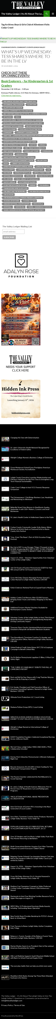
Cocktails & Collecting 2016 (30, 129)
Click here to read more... (11, 95)
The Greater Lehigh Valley (39, 191)
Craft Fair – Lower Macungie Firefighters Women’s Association (28, 135)
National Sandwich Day (13, 176)
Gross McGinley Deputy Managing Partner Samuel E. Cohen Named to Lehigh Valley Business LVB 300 (30, 579)
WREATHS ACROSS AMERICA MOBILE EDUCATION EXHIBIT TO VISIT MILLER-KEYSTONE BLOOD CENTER (31, 718)
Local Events (9, 170)
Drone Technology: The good (15, 145)
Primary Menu (53, 14)
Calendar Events (8, 47)
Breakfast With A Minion (13, 126)
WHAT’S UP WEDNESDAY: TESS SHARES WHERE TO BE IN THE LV (26, 56)
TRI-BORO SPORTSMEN (11, 201)
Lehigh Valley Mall (43, 166)
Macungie (7, 173)
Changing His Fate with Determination (24, 438)
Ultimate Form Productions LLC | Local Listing (27, 697)
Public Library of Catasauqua (27, 179)
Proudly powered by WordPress (12, 1016)
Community (22, 47)
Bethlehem (8, 117)
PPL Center (8, 179)
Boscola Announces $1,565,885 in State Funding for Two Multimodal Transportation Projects (31, 768)
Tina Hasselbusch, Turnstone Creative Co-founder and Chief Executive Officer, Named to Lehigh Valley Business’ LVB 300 (31, 639)
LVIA (48, 170)
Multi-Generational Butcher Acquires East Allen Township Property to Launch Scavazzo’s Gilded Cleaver (31, 847)
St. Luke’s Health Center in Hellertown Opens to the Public (32, 517)
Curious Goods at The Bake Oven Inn (17, 139)
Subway (33, 185)
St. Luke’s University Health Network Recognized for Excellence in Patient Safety (29, 449)
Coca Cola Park (10, 129)
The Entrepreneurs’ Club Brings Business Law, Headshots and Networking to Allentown (31, 498)
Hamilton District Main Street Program (19, 157)
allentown (31, 104)
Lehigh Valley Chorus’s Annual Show (18, 166)
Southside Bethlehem (27, 182)
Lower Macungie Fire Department (30, 170)
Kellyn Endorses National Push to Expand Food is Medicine (32, 588)
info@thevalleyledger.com (11, 1000)
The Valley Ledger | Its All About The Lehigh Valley (22, 13)
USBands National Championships (17, 204)
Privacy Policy (7, 1005)
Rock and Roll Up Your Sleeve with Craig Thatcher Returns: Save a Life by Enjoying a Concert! (32, 678)
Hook (6, 163)
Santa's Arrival (9, 182)
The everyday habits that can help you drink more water (31, 966)
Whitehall (8, 207)
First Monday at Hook (12, 151)
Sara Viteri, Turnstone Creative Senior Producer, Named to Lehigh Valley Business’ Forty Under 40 (32, 818)
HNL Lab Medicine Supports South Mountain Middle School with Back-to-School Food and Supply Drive (32, 957)
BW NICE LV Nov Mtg (33, 126)
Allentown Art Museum (13, 107)
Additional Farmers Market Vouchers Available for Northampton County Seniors (29, 609)
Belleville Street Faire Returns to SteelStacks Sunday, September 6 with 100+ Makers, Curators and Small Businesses (30, 509)
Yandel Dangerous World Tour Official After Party (24, 210)
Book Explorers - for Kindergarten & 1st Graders (23, 120)
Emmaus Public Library (12, 148)
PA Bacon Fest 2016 (45, 176)
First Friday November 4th (35, 148)
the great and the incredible (15, 191)
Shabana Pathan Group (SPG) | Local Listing (26, 707)
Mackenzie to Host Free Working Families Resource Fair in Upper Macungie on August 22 (32, 897)
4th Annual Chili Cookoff (14, 104)
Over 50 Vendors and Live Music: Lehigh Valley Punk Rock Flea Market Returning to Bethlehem (32, 838)
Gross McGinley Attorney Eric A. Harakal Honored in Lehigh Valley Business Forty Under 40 (30, 877)
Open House (30, 176)
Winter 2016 (19, 207)
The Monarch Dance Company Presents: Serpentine (23, 197)
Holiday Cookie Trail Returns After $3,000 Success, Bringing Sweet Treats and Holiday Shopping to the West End (31, 600)
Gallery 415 (8, 154)
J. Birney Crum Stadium (20, 163)
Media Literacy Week (42, 173)
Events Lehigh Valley (36, 47)
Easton (33, 145)
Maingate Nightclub (22, 173)
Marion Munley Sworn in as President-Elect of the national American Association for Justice (32, 947)
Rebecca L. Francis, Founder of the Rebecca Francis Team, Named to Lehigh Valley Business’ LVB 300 (31, 937)
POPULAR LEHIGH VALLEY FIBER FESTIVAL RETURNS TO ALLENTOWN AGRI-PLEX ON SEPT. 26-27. (31, 828)
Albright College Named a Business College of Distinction (31, 458)
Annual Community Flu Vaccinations (18, 111)
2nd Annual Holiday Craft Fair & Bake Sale (20, 101)
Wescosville (38, 204)
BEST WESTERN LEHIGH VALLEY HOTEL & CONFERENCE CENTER (25, 114)
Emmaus (42, 145)
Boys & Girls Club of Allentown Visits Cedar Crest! (23, 123)
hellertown (42, 160)
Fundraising (47, 151)
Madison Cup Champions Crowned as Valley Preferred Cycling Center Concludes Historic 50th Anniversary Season (30, 888)
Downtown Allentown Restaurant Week (20, 142)
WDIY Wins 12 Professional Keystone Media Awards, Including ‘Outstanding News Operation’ (30, 907)
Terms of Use (19, 1005)
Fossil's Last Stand (31, 151)
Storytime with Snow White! (15, 185)
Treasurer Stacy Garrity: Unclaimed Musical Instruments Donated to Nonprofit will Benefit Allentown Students (31, 628)
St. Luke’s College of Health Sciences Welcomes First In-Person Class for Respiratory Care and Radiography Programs (31, 789)
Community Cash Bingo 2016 (26, 132)
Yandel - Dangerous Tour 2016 (39, 207)
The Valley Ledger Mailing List (17, 226)
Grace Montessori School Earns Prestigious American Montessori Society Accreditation (30, 469)
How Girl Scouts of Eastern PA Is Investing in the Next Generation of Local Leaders (30, 808)
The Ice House (9, 194)
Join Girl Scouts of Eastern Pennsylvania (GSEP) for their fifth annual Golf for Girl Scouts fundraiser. (31, 569)
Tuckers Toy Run (29, 201)
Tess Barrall (44, 185)
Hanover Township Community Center (18, 160)
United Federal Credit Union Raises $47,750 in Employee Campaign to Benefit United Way (31, 648)
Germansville (21, 154)
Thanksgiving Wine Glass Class (16, 188)
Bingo (17, 117)
